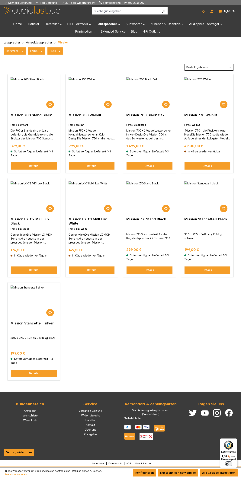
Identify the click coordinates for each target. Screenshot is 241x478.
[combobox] (126, 10)
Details (33, 165)
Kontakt (90, 424)
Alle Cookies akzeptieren (219, 472)
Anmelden (30, 410)
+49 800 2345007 (133, 2)
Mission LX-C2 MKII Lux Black (30, 221)
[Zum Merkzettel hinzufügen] (50, 104)
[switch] (228, 463)
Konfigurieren (144, 472)
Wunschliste (30, 415)
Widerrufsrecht (90, 415)
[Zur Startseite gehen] (32, 10)
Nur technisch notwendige (178, 472)
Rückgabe (90, 434)
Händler (90, 420)
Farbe (34, 51)
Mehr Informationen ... (17, 474)
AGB (128, 463)
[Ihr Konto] (212, 11)
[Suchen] (164, 10)
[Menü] (235, 440)
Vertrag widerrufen (19, 452)
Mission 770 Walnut (200, 115)
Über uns (90, 429)
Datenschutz (115, 463)
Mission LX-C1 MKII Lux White (88, 221)
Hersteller (12, 51)
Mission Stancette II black (205, 219)
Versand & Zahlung (90, 410)
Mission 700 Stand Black (31, 115)
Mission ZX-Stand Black (146, 219)
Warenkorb (30, 420)
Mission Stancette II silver (32, 323)
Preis (53, 51)
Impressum (98, 463)
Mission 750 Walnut (85, 115)
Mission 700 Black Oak (145, 115)
